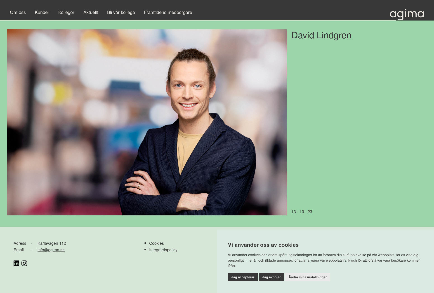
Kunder (42, 12)
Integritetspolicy (163, 249)
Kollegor (66, 12)
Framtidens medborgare (168, 12)
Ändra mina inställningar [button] (308, 277)
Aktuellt (90, 12)
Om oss (18, 12)
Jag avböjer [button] (271, 277)
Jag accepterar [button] (242, 277)
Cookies (156, 243)
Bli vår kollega (121, 12)
